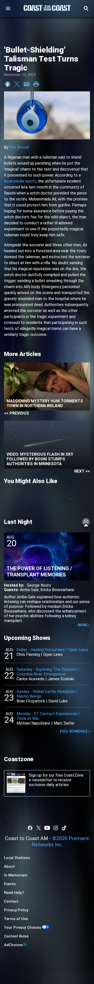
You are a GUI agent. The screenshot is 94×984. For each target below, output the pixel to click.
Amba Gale (29, 589)
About (9, 866)
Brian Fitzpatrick (31, 701)
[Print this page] (36, 84)
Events (10, 884)
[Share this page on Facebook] (7, 84)
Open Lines (53, 654)
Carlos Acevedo (30, 678)
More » (84, 625)
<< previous (16, 413)
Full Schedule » (75, 731)
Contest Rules (16, 936)
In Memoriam (16, 875)
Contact (11, 901)
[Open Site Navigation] (8, 8)
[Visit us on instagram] (56, 828)
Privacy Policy (16, 910)
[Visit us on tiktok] (64, 828)
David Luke (58, 701)
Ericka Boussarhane (57, 589)
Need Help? (14, 892)
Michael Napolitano (33, 723)
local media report (20, 181)
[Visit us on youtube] (47, 828)
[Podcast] (86, 522)
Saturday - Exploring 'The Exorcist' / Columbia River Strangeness (48, 671)
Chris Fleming (28, 654)
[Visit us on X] (39, 828)
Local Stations (17, 858)
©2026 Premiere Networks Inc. (60, 841)
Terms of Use (16, 919)
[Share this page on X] (17, 84)
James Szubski (61, 678)
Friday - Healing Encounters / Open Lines (52, 649)
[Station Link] (47, 8)
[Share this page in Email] (26, 84)
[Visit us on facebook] (30, 828)
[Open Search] (86, 8)
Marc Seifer (64, 723)
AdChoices (13, 945)
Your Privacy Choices (22, 927)
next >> (82, 471)
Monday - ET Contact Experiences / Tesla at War (48, 716)
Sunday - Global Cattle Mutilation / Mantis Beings (47, 694)
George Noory (39, 585)
